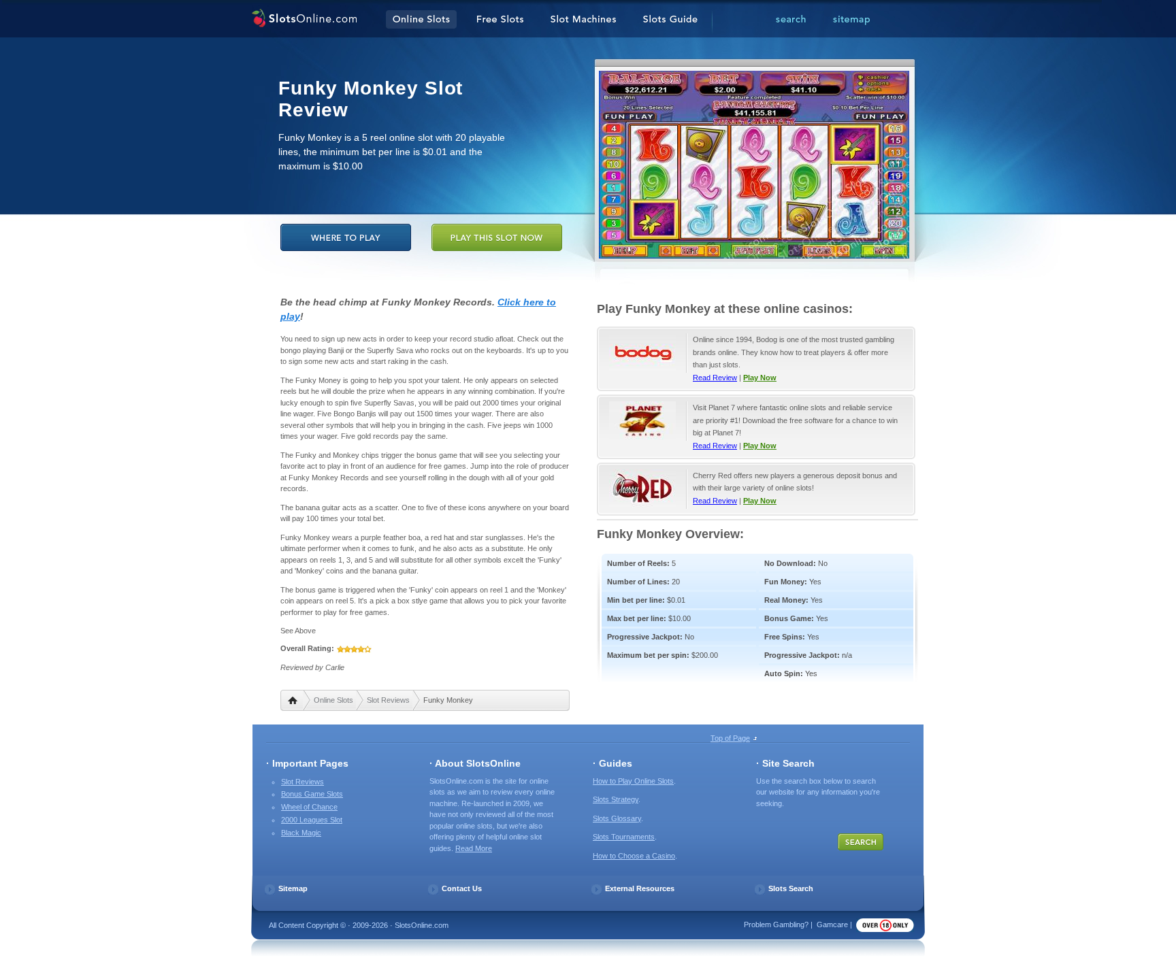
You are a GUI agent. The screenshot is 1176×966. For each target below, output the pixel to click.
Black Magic (301, 833)
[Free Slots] (500, 19)
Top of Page (730, 738)
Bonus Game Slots (312, 794)
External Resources (639, 888)
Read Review (715, 377)
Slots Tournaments (624, 837)
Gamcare (832, 924)
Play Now (760, 377)
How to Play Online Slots (633, 781)
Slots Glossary (617, 818)
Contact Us (462, 888)
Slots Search (790, 888)
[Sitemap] (851, 19)
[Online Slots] (304, 19)
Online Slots (333, 700)
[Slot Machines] (583, 19)
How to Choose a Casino (634, 856)
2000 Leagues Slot (311, 820)
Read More (473, 848)
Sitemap (293, 888)
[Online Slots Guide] (670, 19)
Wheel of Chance (309, 807)
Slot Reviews (388, 700)
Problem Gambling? (776, 924)
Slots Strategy (615, 799)
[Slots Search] (791, 19)
